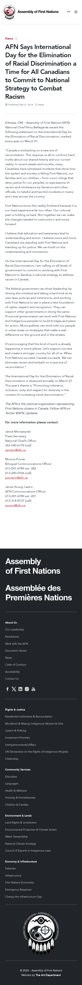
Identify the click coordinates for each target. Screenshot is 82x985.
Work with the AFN (16, 644)
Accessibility (12, 672)
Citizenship (11, 759)
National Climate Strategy (20, 844)
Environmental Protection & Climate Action (31, 830)
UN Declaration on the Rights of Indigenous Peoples (36, 752)
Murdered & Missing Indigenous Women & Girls (34, 723)
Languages (11, 783)
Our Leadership (14, 629)
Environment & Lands (18, 816)
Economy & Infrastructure (21, 861)
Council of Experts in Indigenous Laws (28, 850)
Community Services (17, 769)
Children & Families (16, 805)
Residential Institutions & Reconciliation (28, 716)
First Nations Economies (19, 882)
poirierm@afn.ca (16, 478)
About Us (11, 622)
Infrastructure (13, 875)
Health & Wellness (16, 791)
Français (68, 12)
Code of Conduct (15, 665)
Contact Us (11, 679)
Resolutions (12, 636)
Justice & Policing (15, 730)
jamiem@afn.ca (15, 450)
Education (11, 777)
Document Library (16, 651)
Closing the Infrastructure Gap (23, 897)
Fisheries (10, 868)
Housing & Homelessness (20, 797)
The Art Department (48, 975)
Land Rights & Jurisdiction (21, 822)
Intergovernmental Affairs (20, 745)
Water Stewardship (16, 836)
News (9, 38)
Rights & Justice (15, 709)
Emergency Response (18, 889)
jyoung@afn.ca (15, 505)
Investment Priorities (17, 738)
